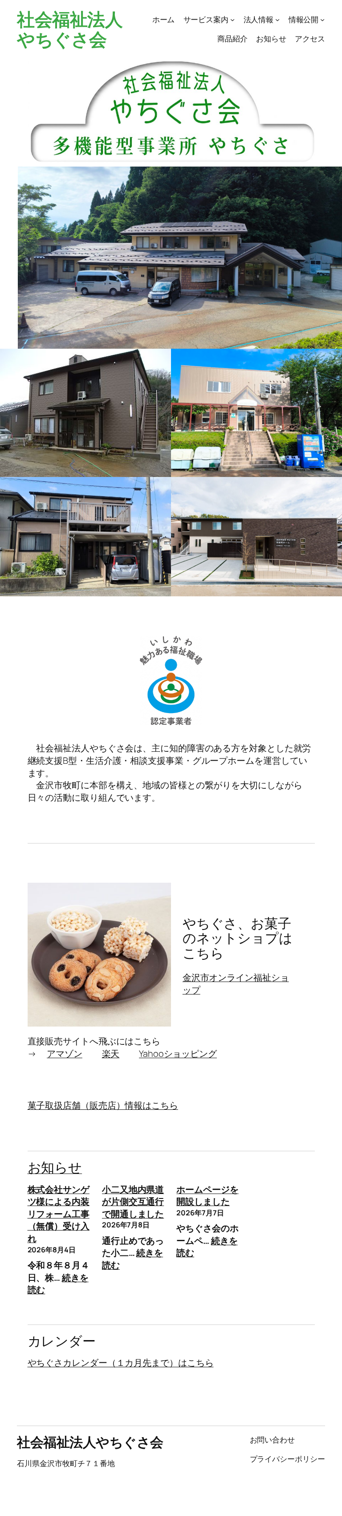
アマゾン (64, 1053)
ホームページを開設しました (207, 1195)
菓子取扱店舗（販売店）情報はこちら (103, 1105)
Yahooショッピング (178, 1053)
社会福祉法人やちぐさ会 (69, 29)
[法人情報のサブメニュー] (277, 19)
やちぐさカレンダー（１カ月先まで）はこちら (121, 1363)
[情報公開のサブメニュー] (322, 19)
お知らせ (55, 1167)
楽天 (111, 1053)
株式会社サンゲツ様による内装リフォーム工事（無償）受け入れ (59, 1214)
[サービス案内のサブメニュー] (232, 19)
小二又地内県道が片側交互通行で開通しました (133, 1201)
